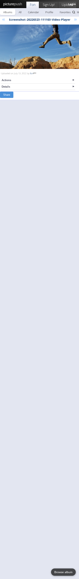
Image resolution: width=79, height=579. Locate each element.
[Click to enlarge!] (39, 47)
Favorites (65, 12)
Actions (6, 80)
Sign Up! (48, 4)
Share (6, 94)
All (20, 12)
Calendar (33, 12)
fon (31, 73)
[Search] (73, 12)
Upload (67, 4)
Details (6, 86)
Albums (7, 12)
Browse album (63, 572)
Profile (49, 12)
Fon (32, 4)
